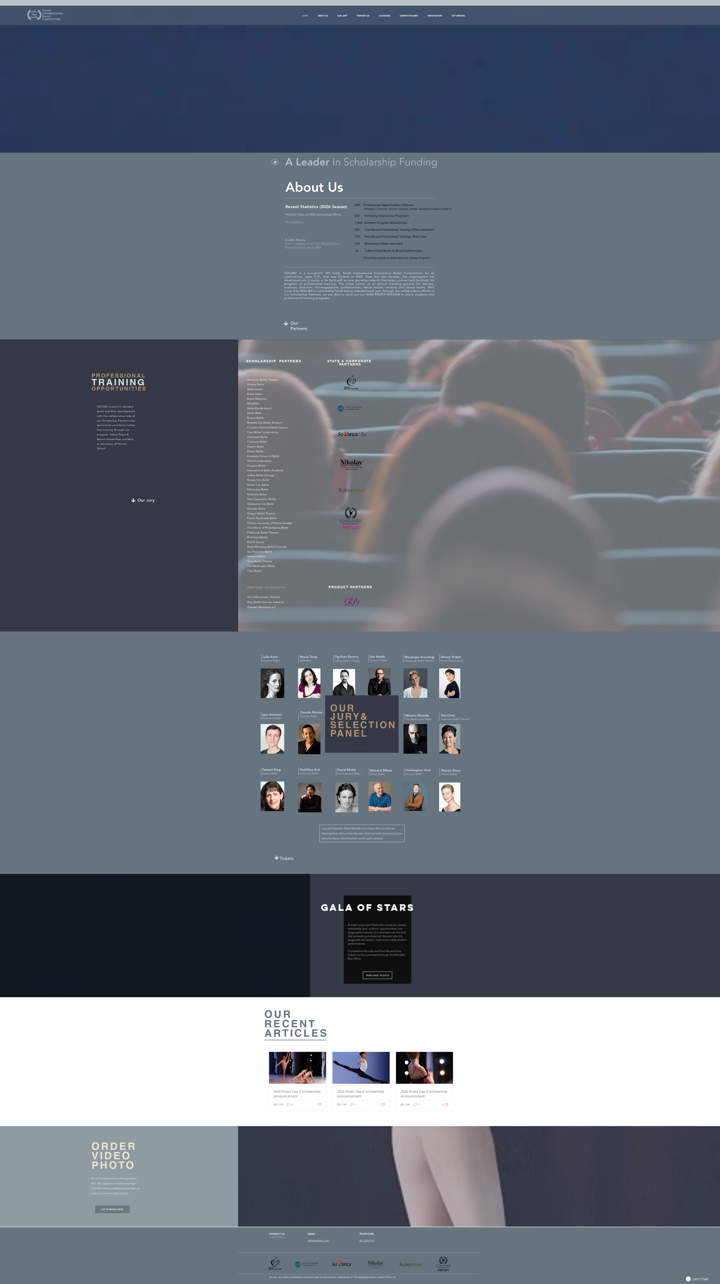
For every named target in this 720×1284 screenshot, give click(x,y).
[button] (363, 16)
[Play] (275, 162)
